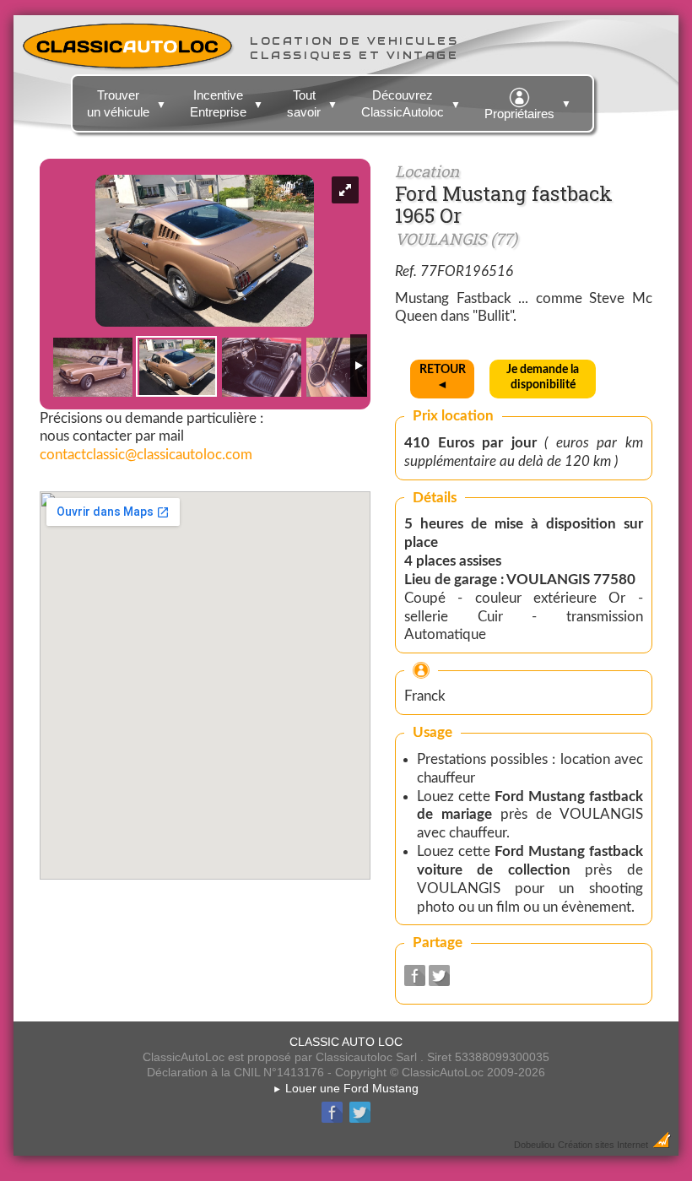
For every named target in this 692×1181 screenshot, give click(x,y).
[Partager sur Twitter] (439, 981)
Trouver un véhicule (126, 103)
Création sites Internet (603, 1145)
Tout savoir (312, 103)
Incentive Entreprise (226, 103)
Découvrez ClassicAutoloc (411, 103)
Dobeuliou (534, 1145)
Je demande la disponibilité (542, 377)
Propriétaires (527, 109)
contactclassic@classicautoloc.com (146, 454)
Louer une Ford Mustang (346, 1088)
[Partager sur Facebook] (414, 981)
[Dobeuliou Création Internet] (661, 1144)
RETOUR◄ (442, 377)
